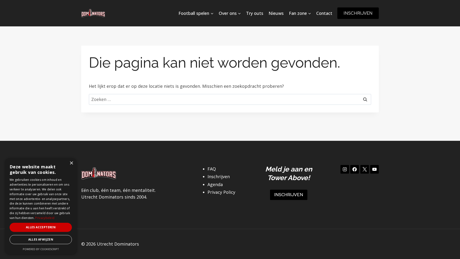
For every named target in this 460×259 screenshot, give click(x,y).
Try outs (254, 13)
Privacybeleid (44, 218)
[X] (364, 169)
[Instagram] (344, 169)
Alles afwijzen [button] (40, 239)
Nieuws (276, 13)
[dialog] (41, 206)
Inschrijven (358, 13)
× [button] (71, 163)
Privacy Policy (221, 192)
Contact (324, 13)
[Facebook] (354, 169)
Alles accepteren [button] (41, 227)
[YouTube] (374, 169)
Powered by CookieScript (41, 249)
